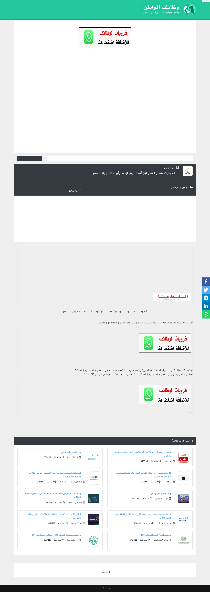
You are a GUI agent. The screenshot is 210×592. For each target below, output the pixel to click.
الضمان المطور (74, 503)
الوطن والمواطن (180, 188)
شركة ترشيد (76, 523)
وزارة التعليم (72, 457)
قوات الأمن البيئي (160, 540)
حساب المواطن (164, 523)
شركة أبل (167, 482)
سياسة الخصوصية (113, 588)
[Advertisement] (105, 77)
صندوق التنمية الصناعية (70, 482)
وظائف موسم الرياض (160, 494)
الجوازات (169, 168)
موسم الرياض (161, 499)
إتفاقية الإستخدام (97, 588)
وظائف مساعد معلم (71, 452)
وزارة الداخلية (72, 540)
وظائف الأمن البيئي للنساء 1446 (156, 535)
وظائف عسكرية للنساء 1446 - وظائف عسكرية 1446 (56, 535)
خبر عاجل (168, 461)
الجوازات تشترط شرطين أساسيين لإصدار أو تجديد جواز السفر (105, 311)
